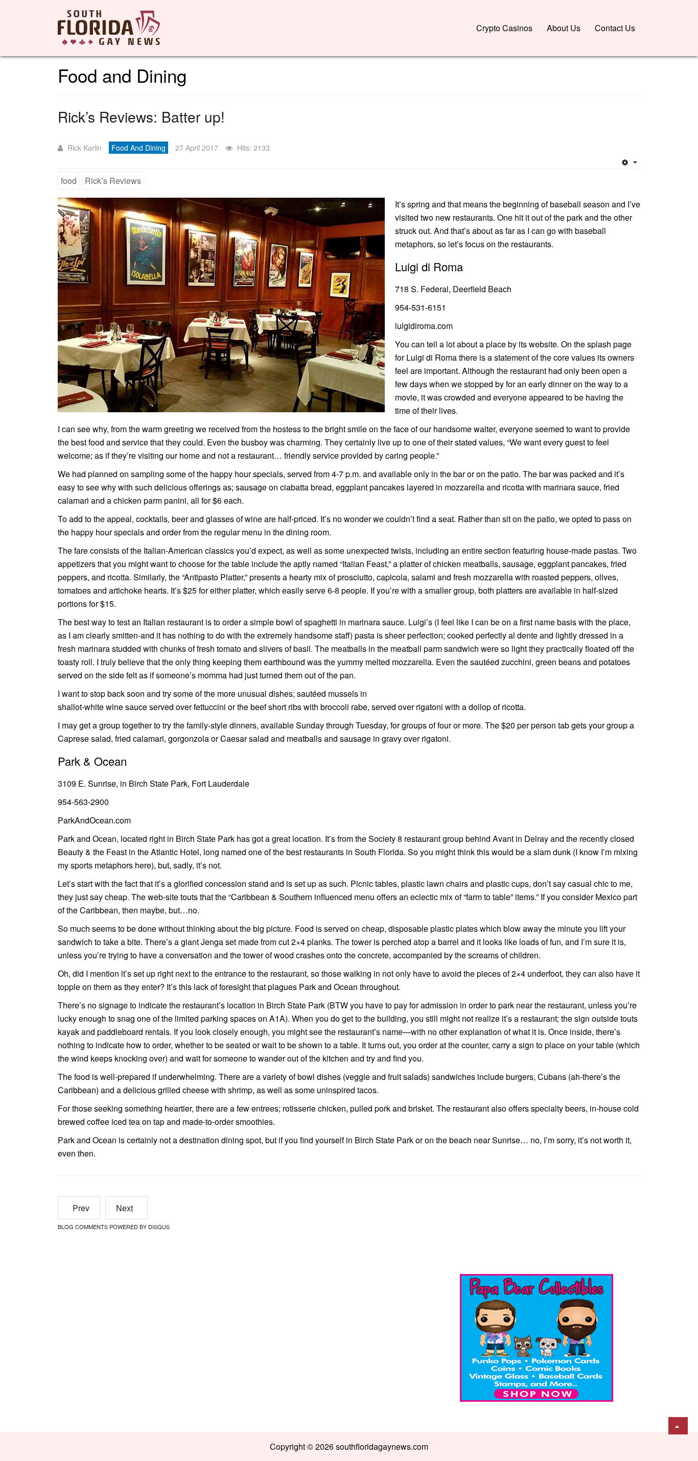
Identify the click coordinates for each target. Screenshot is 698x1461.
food (69, 180)
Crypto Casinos (504, 28)
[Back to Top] (678, 1425)
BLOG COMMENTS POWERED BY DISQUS (114, 1226)
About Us (563, 28)
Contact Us (615, 28)
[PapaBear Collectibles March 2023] (536, 1336)
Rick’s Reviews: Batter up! (141, 116)
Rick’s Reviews (113, 180)
